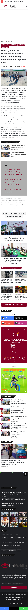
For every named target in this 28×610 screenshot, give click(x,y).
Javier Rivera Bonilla (11, 540)
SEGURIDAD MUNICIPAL (14, 216)
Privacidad (8, 599)
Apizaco (16, 534)
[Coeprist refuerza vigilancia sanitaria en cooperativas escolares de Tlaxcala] (5, 519)
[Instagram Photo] (6, 477)
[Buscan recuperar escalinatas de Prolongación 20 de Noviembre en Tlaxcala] (5, 411)
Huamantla (18, 537)
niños (5, 213)
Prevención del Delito (17, 213)
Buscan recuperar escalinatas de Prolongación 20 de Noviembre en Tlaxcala (19, 410)
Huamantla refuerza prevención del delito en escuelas (20, 281)
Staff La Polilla (6, 66)
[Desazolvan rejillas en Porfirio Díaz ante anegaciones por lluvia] (5, 418)
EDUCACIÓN (9, 41)
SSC (21, 547)
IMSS (24, 537)
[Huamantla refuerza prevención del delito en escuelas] (21, 274)
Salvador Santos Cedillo (16, 545)
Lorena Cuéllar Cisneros (7, 542)
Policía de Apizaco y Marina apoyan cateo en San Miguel (6, 296)
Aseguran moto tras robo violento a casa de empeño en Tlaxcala (7, 281)
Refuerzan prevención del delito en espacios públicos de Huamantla (21, 296)
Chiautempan (5, 537)
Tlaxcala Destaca (12, 550)
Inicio (3, 41)
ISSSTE (3, 540)
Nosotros (20, 599)
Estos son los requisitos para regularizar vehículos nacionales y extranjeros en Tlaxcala (12, 462)
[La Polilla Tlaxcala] (10, 6)
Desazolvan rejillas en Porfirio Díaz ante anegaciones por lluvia (19, 418)
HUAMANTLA (13, 44)
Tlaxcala (4, 550)
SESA (16, 547)
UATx (19, 550)
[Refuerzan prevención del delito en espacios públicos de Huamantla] (21, 289)
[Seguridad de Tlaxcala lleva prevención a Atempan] (5, 147)
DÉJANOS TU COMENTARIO (14, 304)
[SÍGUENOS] (25, 474)
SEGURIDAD (5, 47)
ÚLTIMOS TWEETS (7, 555)
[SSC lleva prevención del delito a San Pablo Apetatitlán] (5, 154)
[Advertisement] (14, 25)
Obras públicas (5, 545)
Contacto (14, 599)
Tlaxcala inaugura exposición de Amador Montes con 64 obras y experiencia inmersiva (19, 425)
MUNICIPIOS (22, 44)
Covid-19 (12, 537)
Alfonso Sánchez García (7, 534)
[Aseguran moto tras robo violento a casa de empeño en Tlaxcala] (7, 274)
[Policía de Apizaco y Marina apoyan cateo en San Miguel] (7, 289)
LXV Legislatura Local (19, 542)
